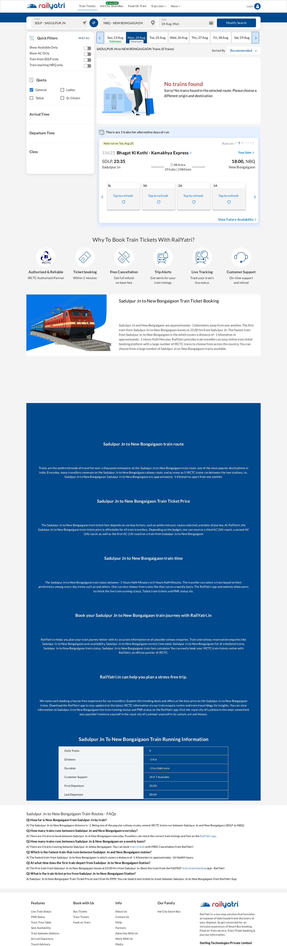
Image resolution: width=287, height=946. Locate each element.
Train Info (157, 6)
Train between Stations (45, 933)
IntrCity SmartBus (111, 6)
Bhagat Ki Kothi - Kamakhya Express (145, 152)
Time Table (244, 152)
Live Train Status (41, 911)
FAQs (118, 922)
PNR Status (38, 917)
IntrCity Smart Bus (169, 911)
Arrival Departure (42, 938)
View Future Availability (236, 219)
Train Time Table (41, 922)
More (174, 6)
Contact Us (122, 917)
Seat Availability (41, 927)
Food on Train (81, 922)
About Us (121, 911)
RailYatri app (208, 836)
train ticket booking (194, 868)
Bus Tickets (80, 911)
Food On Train (137, 6)
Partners (120, 927)
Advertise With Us (126, 933)
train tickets (137, 846)
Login (250, 6)
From (37, 18)
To (104, 18)
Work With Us (124, 938)
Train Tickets (87, 6)
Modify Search (236, 23)
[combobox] (60, 23)
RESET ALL (84, 38)
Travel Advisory (40, 944)
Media (119, 944)
